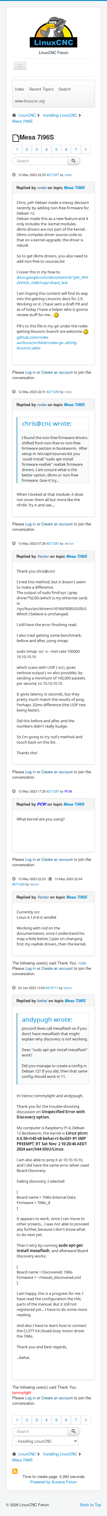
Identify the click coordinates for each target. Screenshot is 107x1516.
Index (19, 89)
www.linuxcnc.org (30, 101)
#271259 (53, 391)
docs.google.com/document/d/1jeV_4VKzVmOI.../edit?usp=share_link (52, 280)
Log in (30, 372)
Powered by (40, 1482)
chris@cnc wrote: (47, 423)
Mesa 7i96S (74, 187)
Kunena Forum (64, 1482)
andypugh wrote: (47, 1019)
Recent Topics (41, 89)
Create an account (57, 372)
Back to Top (90, 1504)
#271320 (18, 884)
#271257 (53, 174)
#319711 (52, 987)
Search (65, 89)
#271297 (53, 791)
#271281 (53, 543)
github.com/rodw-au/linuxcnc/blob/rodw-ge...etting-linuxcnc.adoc (47, 343)
